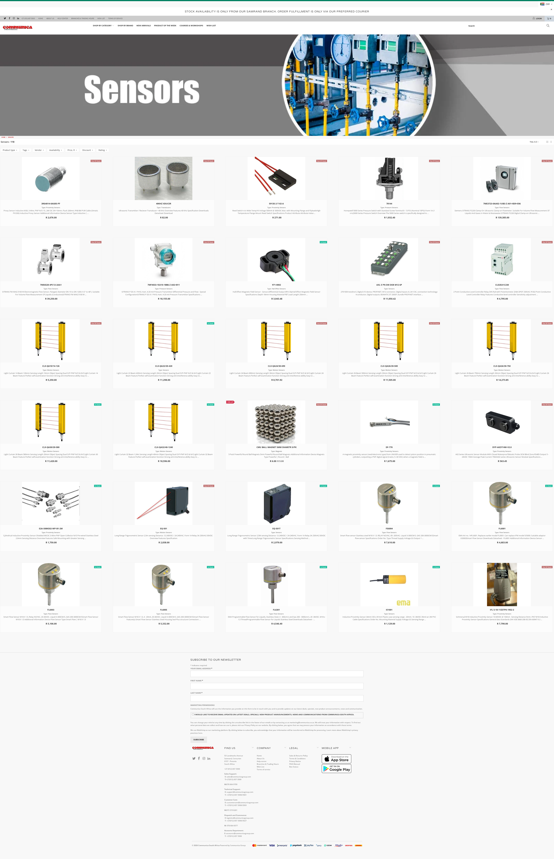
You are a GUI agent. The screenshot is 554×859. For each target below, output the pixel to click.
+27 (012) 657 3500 (28, 18)
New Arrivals (143, 26)
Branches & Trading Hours (82, 18)
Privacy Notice (295, 761)
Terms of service (115, 18)
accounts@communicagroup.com (240, 833)
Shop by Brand (125, 26)
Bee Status (293, 767)
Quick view (51, 181)
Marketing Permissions (202, 705)
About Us (50, 18)
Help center (62, 18)
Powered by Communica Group (233, 845)
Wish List (101, 18)
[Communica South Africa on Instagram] (13, 19)
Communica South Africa (209, 845)
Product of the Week (165, 26)
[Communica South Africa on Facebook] (9, 19)
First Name (196, 680)
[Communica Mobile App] (336, 763)
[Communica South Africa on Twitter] (5, 19)
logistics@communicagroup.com (240, 818)
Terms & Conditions (297, 758)
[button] (547, 141)
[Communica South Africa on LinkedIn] (18, 19)
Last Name (196, 693)
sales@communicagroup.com (239, 776)
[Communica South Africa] (46, 27)
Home (40, 18)
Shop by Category (102, 26)
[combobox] (509, 26)
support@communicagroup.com (240, 792)
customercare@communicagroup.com (242, 802)
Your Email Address (201, 668)
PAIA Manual (294, 764)
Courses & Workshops (191, 26)
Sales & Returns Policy (298, 755)
